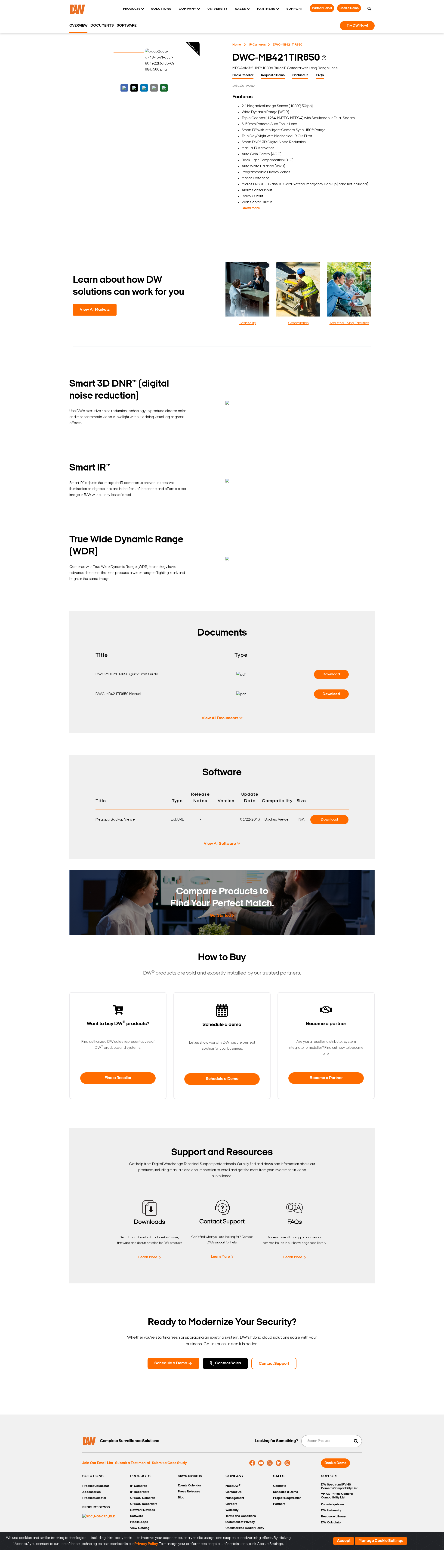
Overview (78, 26)
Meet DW (232, 1486)
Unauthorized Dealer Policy (244, 1528)
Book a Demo (349, 8)
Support (295, 9)
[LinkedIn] (278, 1463)
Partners (279, 1504)
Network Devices (142, 1510)
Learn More (147, 1257)
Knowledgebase (332, 1504)
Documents (102, 26)
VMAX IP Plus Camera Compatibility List (337, 1495)
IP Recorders (139, 1492)
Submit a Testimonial (132, 1463)
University (217, 9)
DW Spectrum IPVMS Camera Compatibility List (339, 1486)
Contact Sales (227, 1363)
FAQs (320, 75)
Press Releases (189, 1491)
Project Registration (287, 1498)
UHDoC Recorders (143, 1504)
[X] (270, 1463)
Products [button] (131, 9)
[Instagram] (287, 1463)
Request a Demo (273, 75)
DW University (331, 1510)
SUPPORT (329, 1476)
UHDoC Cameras (142, 1498)
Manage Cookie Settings (380, 1541)
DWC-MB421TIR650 (287, 44)
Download (331, 674)
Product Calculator (95, 1486)
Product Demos (96, 1507)
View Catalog (139, 1528)
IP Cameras (257, 44)
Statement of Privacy (240, 1522)
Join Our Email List (97, 1463)
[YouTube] (261, 1463)
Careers (231, 1504)
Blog (181, 1497)
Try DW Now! (357, 26)
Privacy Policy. (146, 1544)
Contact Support (274, 1364)
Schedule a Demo (222, 1079)
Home (236, 44)
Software (126, 26)
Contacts (279, 1486)
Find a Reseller (242, 75)
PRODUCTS (140, 1476)
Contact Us (300, 75)
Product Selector (94, 1498)
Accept (343, 1541)
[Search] (369, 9)
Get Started (220, 916)
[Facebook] (252, 1463)
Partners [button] (266, 9)
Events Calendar (189, 1485)
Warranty (231, 1510)
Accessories (91, 1492)
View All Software (220, 844)
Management (234, 1498)
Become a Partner (326, 1078)
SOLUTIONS (93, 1476)
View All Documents (220, 718)
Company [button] (187, 9)
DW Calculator (331, 1522)
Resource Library (333, 1516)
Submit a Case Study (169, 1463)
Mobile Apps (139, 1522)
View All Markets (95, 310)
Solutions (161, 9)
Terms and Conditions (240, 1516)
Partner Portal (322, 8)
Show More (251, 208)
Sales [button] (240, 9)
